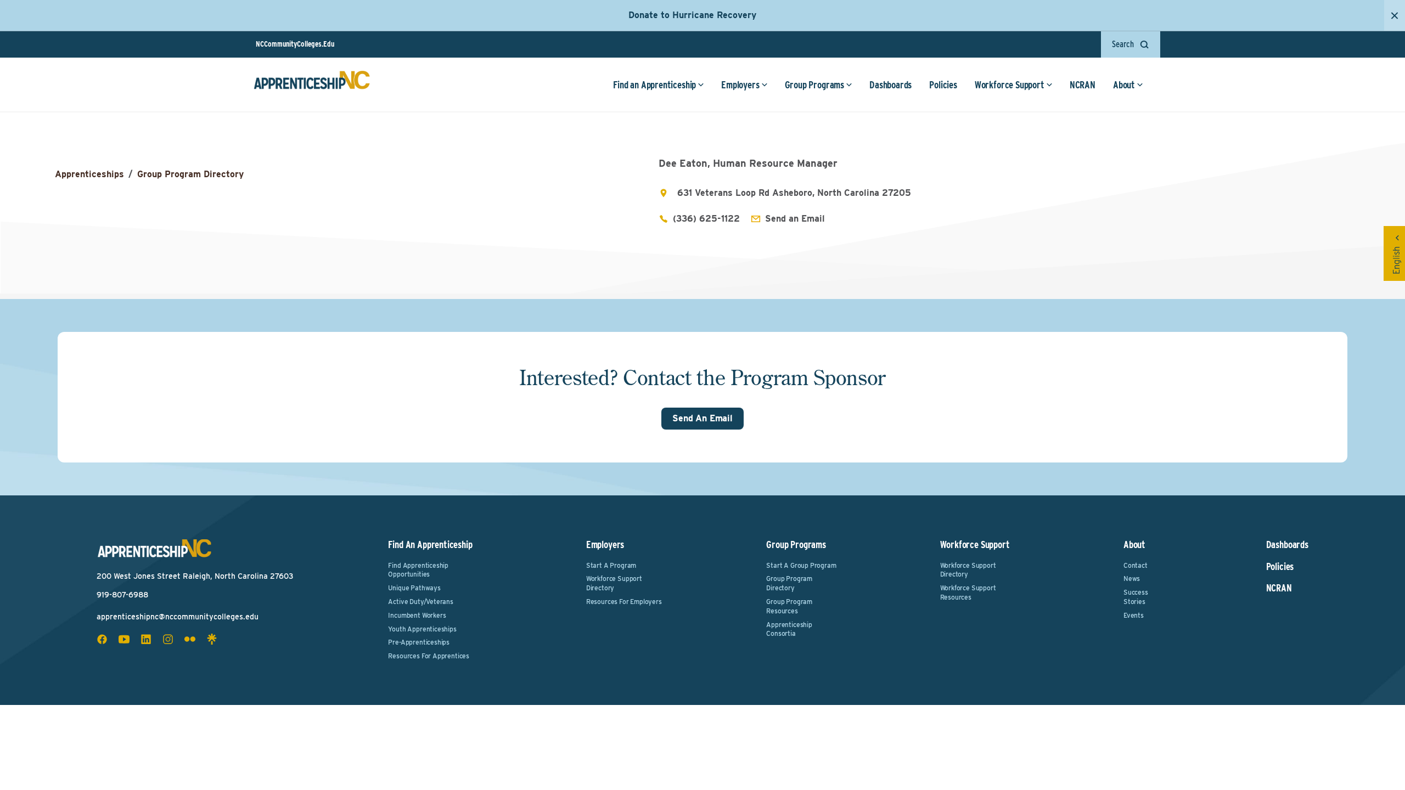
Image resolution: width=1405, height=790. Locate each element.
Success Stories (1135, 597)
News (1131, 578)
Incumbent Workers (417, 615)
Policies (943, 85)
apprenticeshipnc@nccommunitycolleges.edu (177, 616)
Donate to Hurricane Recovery (692, 15)
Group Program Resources (789, 606)
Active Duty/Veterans (420, 601)
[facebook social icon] (102, 639)
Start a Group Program (801, 565)
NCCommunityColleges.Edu (295, 44)
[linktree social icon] (211, 639)
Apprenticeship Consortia (789, 629)
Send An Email (702, 418)
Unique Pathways (414, 588)
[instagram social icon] (167, 639)
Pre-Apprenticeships (418, 642)
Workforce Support (1009, 85)
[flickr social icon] (189, 639)
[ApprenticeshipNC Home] (312, 84)
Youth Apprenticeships (422, 629)
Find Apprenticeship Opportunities (418, 570)
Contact (1135, 565)
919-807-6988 (122, 594)
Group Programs (814, 85)
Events (1133, 615)
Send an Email (795, 218)
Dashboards (890, 85)
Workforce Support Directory (614, 583)
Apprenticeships (89, 174)
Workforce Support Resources (968, 592)
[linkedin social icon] (145, 639)
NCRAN (1082, 85)
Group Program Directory (190, 174)
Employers (740, 85)
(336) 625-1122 (706, 218)
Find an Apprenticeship (654, 85)
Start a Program (611, 565)
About (1124, 85)
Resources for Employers (624, 601)
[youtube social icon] (124, 639)
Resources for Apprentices (428, 656)
